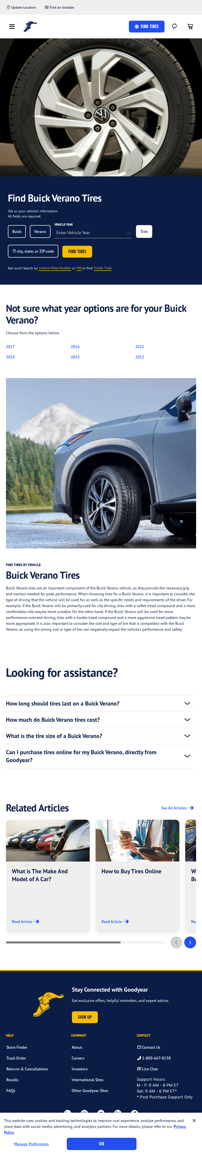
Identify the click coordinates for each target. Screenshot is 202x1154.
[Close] (194, 1120)
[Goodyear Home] (30, 26)
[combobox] (17, 231)
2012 (139, 356)
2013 (75, 356)
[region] (101, 1133)
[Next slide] (190, 942)
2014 (10, 356)
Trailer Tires (103, 268)
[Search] (174, 26)
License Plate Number (55, 268)
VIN (79, 268)
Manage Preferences (31, 1143)
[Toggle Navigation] (12, 26)
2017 (10, 346)
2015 (139, 346)
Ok (101, 1144)
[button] (48, 875)
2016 (75, 346)
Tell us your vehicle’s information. (33, 211)
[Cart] (190, 26)
